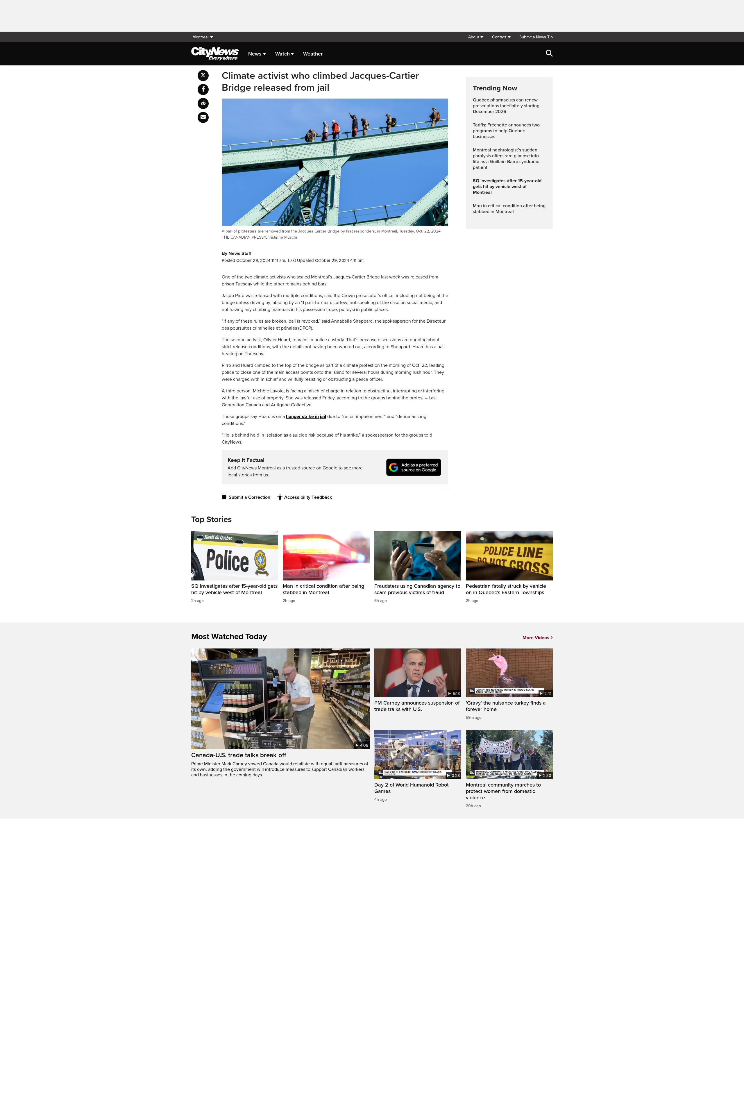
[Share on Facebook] (203, 89)
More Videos (536, 638)
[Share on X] (203, 75)
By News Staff (236, 253)
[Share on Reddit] (203, 103)
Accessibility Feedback (308, 497)
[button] (476, 37)
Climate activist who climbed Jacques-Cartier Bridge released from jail (320, 82)
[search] (549, 54)
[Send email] (203, 117)
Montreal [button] (200, 37)
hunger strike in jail (306, 416)
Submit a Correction (249, 497)
